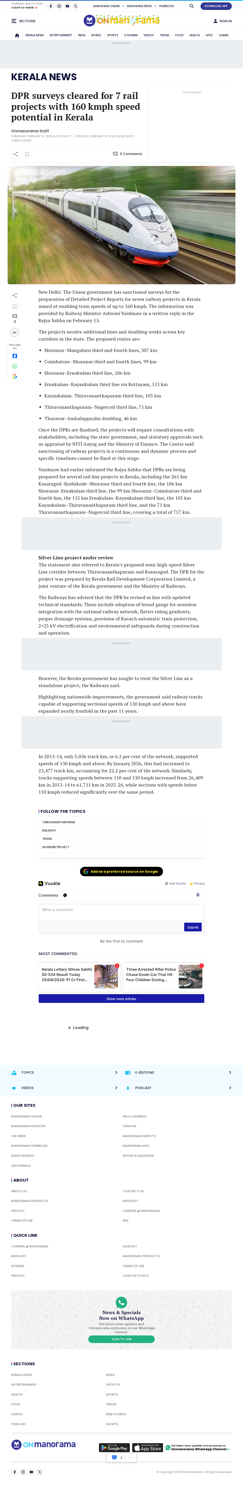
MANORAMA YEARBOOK (29, 1145)
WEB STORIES (116, 1414)
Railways (49, 830)
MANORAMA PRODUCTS (29, 1201)
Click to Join (121, 1339)
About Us (19, 1191)
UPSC (209, 35)
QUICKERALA (21, 1165)
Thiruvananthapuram (58, 822)
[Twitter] (75, 6)
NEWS (110, 1375)
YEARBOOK (166, 6)
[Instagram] (59, 6)
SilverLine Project (56, 847)
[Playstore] (114, 1447)
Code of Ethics (136, 1275)
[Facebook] (50, 6)
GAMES (224, 35)
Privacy (18, 1211)
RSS (125, 1220)
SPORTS (112, 35)
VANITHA (129, 1126)
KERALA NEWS (35, 35)
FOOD (179, 35)
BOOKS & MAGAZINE (138, 1155)
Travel (47, 839)
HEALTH (195, 35)
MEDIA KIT (130, 1201)
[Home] (17, 35)
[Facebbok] (14, 1472)
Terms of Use (22, 1220)
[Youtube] (67, 6)
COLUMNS (131, 35)
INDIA (81, 35)
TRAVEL (165, 35)
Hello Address (134, 1116)
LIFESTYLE (113, 1384)
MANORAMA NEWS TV (139, 1136)
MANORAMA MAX (136, 1145)
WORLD (96, 35)
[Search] (192, 6)
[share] (15, 154)
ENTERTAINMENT (61, 35)
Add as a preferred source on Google (124, 871)
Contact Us (133, 1191)
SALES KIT (130, 1246)
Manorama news (139, 6)
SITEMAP (17, 1266)
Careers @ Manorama (141, 1211)
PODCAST (18, 1424)
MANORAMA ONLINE (106, 6)
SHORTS (112, 1424)
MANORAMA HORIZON (28, 1126)
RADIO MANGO (22, 1155)
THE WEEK (18, 1136)
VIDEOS (149, 35)
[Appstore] (147, 1447)
